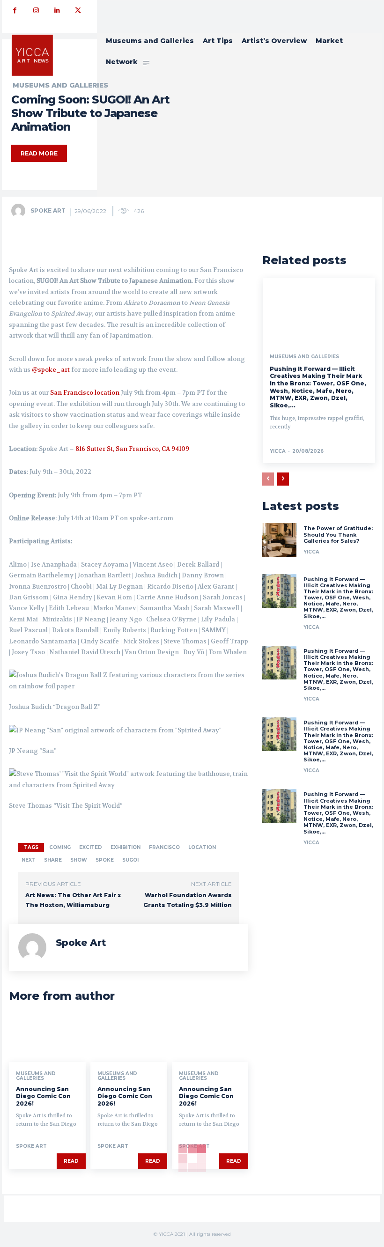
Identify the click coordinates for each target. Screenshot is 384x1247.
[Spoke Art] (20, 211)
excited (90, 847)
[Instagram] (36, 10)
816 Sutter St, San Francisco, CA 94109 (132, 449)
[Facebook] (15, 10)
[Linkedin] (57, 10)
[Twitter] (78, 10)
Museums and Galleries (36, 1076)
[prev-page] (268, 479)
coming (60, 847)
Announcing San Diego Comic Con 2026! (43, 1096)
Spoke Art (48, 210)
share (53, 860)
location (202, 847)
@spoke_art (51, 370)
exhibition (125, 847)
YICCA (278, 451)
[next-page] (283, 479)
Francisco (164, 847)
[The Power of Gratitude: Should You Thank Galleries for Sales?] (279, 540)
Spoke (105, 860)
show (78, 860)
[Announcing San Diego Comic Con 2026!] (47, 1039)
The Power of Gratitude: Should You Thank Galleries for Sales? (338, 534)
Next (29, 860)
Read (71, 1161)
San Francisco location (84, 393)
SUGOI (130, 860)
